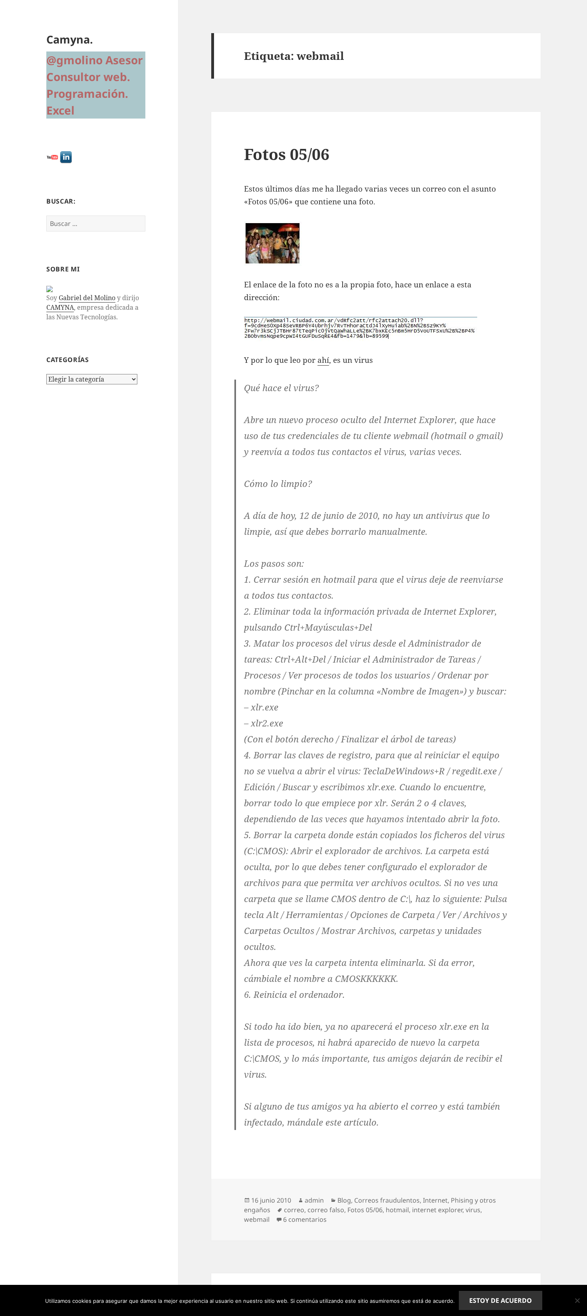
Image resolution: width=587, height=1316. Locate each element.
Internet (435, 1200)
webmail (257, 1219)
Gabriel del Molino (87, 297)
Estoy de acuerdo (500, 1300)
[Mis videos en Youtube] (52, 156)
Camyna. (69, 39)
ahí (323, 360)
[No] (577, 1300)
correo (294, 1209)
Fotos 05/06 (286, 153)
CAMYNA (60, 307)
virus (473, 1209)
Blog (344, 1200)
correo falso (325, 1209)
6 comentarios (305, 1219)
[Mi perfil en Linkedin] (66, 156)
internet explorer (437, 1209)
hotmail (397, 1209)
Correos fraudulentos (387, 1200)
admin (314, 1200)
